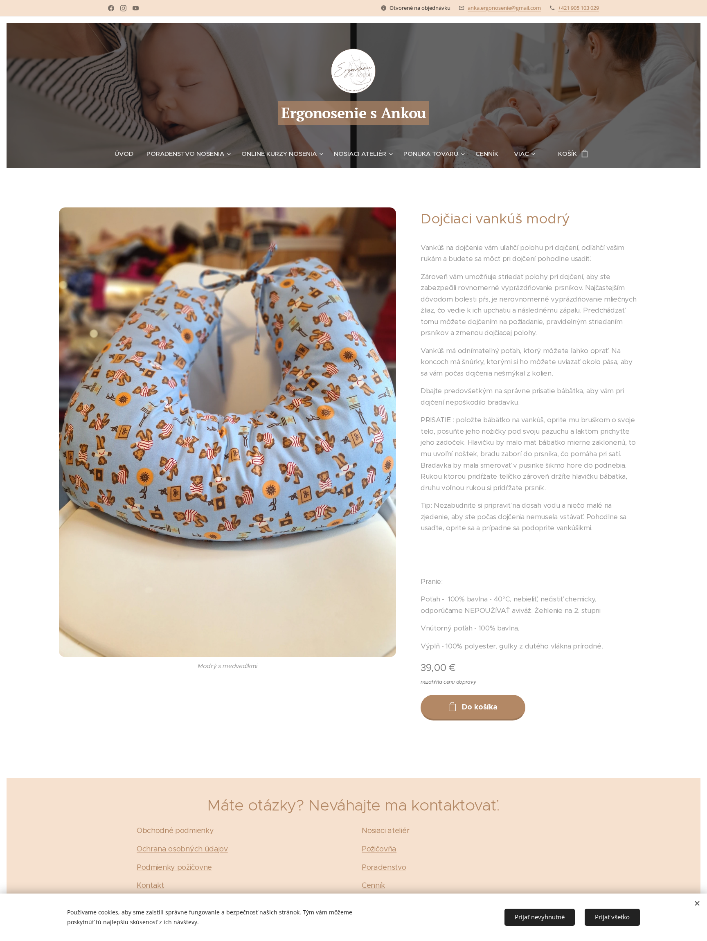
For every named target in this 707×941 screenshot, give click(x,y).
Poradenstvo (384, 867)
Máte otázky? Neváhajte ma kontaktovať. (353, 805)
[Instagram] (123, 8)
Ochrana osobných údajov (182, 848)
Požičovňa (379, 848)
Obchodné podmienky (175, 830)
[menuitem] (127, 154)
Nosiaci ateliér (385, 830)
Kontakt (150, 885)
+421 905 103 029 (578, 7)
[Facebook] (111, 8)
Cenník (373, 885)
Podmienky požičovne (174, 867)
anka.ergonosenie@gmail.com (504, 7)
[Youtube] (136, 8)
